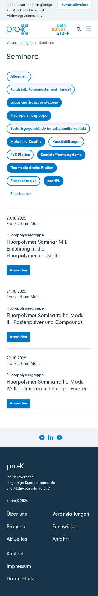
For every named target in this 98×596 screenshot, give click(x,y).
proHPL (53, 180)
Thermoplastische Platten (31, 167)
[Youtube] (59, 437)
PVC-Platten (20, 154)
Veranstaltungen (20, 42)
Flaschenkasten (23, 180)
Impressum (19, 566)
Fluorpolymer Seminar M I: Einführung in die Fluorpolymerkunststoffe (37, 249)
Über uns (17, 514)
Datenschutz (20, 579)
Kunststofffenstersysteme (61, 154)
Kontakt (15, 554)
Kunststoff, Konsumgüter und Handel (40, 89)
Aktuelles (17, 539)
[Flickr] (42, 437)
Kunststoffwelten (74, 4)
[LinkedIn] (50, 437)
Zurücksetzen (20, 194)
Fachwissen (65, 526)
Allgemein (18, 76)
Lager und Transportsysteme (34, 102)
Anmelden (18, 270)
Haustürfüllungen (66, 141)
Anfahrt (60, 539)
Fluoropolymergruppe (29, 115)
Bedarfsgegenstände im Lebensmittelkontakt (48, 128)
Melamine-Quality (25, 141)
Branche (16, 526)
